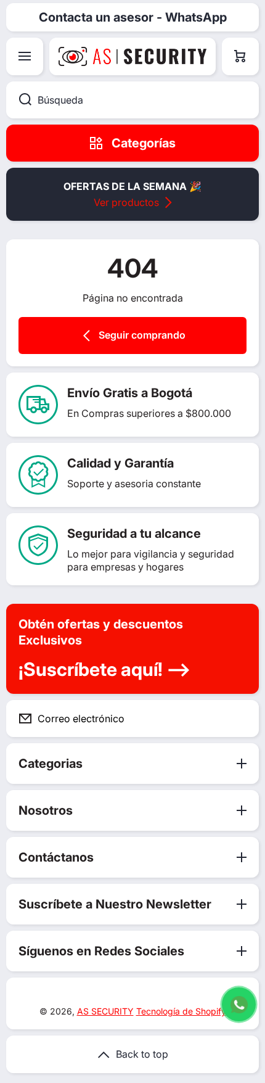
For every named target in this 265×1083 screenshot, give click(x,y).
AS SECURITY (105, 1011)
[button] (240, 56)
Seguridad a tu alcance (134, 533)
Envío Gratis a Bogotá (129, 392)
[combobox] (132, 99)
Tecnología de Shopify (181, 1011)
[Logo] (132, 56)
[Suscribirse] (240, 718)
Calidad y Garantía (120, 463)
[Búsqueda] (18, 99)
